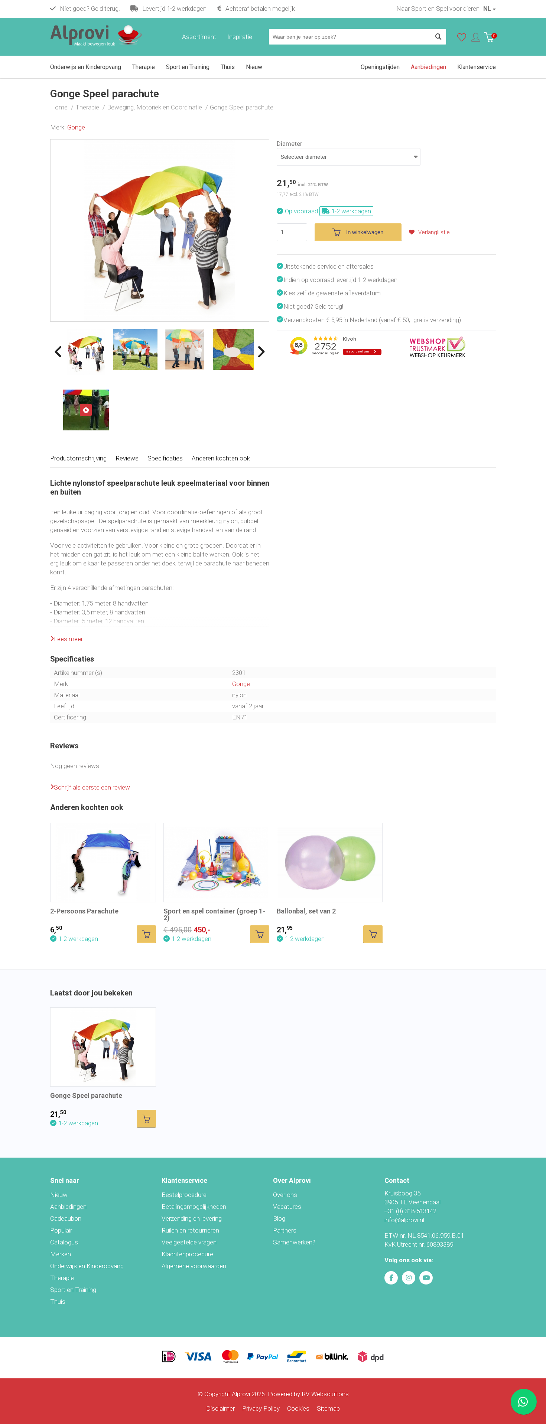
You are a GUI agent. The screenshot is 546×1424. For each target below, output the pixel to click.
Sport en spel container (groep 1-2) (214, 914)
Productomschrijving (78, 458)
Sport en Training (73, 1289)
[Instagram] (408, 1277)
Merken (60, 1254)
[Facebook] (391, 1277)
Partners (284, 1230)
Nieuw (59, 1194)
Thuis (57, 1301)
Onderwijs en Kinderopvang (87, 1266)
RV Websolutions (325, 1394)
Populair (61, 1230)
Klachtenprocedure (187, 1254)
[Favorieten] (461, 39)
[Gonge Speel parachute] (160, 144)
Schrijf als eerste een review (92, 787)
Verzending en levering (192, 1218)
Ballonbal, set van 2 (306, 911)
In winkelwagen (364, 232)
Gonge (76, 127)
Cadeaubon (65, 1218)
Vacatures (287, 1206)
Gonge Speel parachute (86, 1095)
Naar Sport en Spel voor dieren (438, 8)
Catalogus (64, 1242)
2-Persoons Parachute (84, 911)
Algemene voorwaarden (194, 1266)
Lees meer (68, 639)
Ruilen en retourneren (190, 1230)
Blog (279, 1218)
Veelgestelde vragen (189, 1242)
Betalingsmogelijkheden (194, 1206)
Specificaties (165, 458)
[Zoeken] (438, 37)
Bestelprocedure (184, 1194)
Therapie (62, 1278)
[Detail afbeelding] (135, 349)
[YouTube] (426, 1277)
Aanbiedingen (68, 1206)
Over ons (285, 1194)
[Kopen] (146, 934)
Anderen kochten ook (221, 458)
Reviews (127, 458)
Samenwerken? (294, 1242)
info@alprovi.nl (404, 1220)
